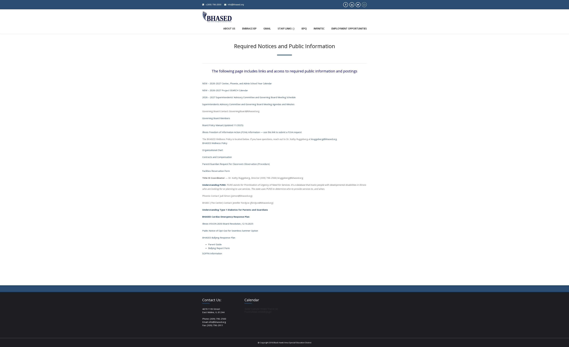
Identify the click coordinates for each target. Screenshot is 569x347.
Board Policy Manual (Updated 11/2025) (222, 125)
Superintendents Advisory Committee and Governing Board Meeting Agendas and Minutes (248, 104)
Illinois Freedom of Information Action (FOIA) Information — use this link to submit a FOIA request (252, 132)
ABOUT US (229, 28)
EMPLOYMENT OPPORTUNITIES (349, 28)
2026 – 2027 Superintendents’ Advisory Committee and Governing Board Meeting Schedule (249, 97)
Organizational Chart (212, 150)
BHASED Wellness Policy (214, 143)
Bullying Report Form (219, 248)
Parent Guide (215, 244)
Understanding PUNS (214, 184)
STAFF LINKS (285, 28)
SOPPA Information (212, 253)
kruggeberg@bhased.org (324, 139)
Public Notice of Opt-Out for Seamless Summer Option (230, 230)
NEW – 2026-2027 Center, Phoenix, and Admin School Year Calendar (237, 83)
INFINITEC (319, 28)
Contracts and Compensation (217, 157)
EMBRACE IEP (249, 28)
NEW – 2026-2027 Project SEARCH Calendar (225, 90)
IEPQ (304, 28)
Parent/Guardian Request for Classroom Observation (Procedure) (236, 163)
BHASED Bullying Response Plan (218, 237)
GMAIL (267, 28)
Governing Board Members (216, 118)
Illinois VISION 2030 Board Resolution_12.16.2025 (227, 223)
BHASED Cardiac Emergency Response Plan (225, 216)
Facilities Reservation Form (216, 170)
